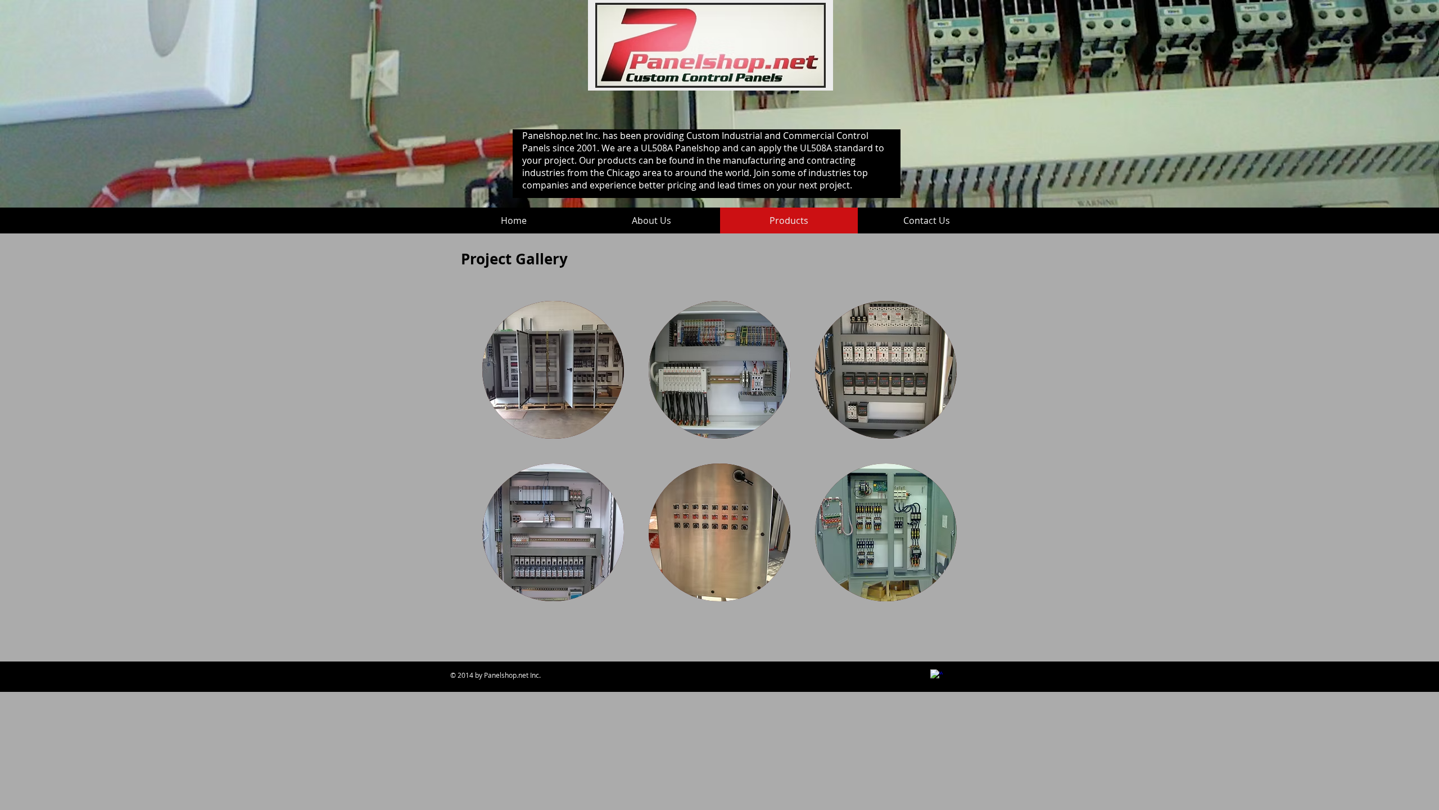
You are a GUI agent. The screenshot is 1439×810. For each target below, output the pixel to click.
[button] (553, 370)
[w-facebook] (936, 675)
